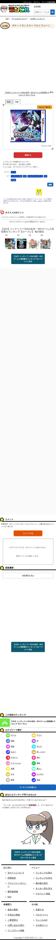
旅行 (38, 757)
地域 (38, 780)
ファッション (16, 763)
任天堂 (13, 180)
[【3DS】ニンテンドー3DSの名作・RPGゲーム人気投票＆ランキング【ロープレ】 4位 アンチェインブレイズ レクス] (46, 244)
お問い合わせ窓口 (16, 925)
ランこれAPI (41, 920)
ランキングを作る (44, 878)
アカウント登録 (43, 894)
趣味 (38, 763)
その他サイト (42, 925)
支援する (40, 910)
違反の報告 (13, 910)
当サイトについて (16, 873)
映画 (12, 746)
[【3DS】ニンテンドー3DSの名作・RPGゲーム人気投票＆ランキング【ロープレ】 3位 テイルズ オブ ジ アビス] (34, 244)
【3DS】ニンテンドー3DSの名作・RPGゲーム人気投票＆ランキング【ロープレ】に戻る (28, 258)
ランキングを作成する (28, 787)
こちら (39, 201)
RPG (24, 176)
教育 (12, 780)
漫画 (12, 741)
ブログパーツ (42, 915)
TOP (7, 19)
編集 (50, 185)
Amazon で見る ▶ (44, 107)
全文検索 (37, 6)
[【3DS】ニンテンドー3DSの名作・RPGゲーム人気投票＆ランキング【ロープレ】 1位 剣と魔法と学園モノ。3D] (10, 244)
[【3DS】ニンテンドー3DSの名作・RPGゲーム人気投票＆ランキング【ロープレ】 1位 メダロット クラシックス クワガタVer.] (22, 244)
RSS (9, 897)
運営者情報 (13, 892)
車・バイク (41, 752)
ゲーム (13, 172)
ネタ (12, 774)
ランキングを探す (44, 873)
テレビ (39, 746)
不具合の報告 (14, 915)
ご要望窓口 (13, 920)
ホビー (13, 752)
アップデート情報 (16, 930)
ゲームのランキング (19, 19)
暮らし (39, 769)
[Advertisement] (28, 59)
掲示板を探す (42, 883)
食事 (12, 769)
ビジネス (40, 774)
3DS (45, 176)
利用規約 (12, 878)
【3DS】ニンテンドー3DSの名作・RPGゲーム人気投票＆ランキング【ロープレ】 (32, 722)
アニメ (39, 735)
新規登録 (32, 805)
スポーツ (14, 757)
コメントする (28, 533)
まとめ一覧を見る (44, 888)
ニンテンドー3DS (16, 176)
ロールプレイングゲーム (35, 176)
